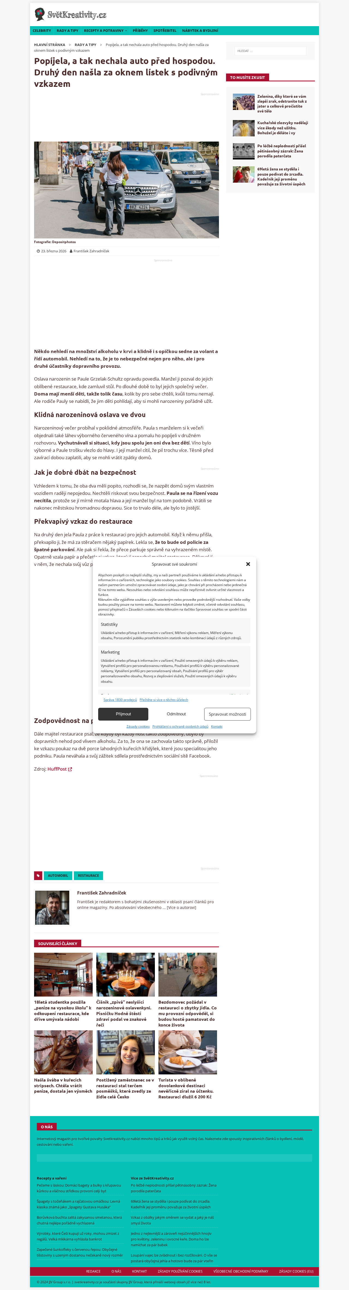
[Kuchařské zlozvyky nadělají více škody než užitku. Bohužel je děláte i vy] (244, 128)
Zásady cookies (138, 726)
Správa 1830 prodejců (120, 699)
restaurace (88, 875)
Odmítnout (176, 714)
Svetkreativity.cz (116, 1138)
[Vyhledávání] (270, 51)
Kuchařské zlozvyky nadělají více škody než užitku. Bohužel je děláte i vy (282, 127)
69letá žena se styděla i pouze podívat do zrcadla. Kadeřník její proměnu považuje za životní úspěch (281, 176)
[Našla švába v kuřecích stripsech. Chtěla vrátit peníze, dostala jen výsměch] (63, 1052)
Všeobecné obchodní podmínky (240, 1271)
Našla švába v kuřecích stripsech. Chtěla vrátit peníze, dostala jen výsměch (63, 1085)
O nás (116, 1271)
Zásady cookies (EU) (296, 1271)
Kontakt (216, 726)
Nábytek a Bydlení (200, 30)
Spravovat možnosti (227, 714)
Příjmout (123, 714)
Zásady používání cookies (180, 1271)
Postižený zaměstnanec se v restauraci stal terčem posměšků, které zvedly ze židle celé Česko (125, 1088)
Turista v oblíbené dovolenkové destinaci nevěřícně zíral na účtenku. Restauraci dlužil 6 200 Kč (185, 1088)
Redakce (93, 1271)
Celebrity (42, 30)
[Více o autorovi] (181, 907)
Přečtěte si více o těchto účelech (164, 699)
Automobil (58, 875)
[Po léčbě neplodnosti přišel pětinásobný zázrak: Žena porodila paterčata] (244, 151)
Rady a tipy (67, 30)
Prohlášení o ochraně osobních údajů (180, 726)
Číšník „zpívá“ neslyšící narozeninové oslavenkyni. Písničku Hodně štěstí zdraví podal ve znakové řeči (123, 1013)
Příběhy (140, 30)
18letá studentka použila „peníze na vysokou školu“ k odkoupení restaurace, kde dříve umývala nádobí (62, 1010)
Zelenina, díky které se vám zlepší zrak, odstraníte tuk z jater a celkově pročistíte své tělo (282, 104)
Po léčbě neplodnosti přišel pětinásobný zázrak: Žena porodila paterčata (281, 150)
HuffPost (57, 769)
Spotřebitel (165, 30)
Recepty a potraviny (104, 30)
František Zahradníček (101, 893)
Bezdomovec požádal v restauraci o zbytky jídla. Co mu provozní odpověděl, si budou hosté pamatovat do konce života (187, 1013)
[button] (248, 564)
